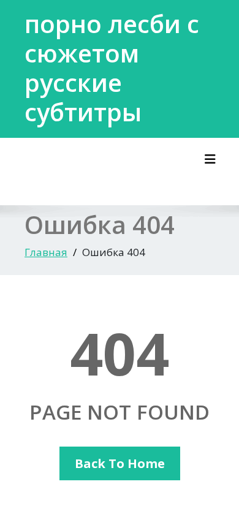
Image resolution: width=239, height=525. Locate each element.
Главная (46, 252)
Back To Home (120, 463)
